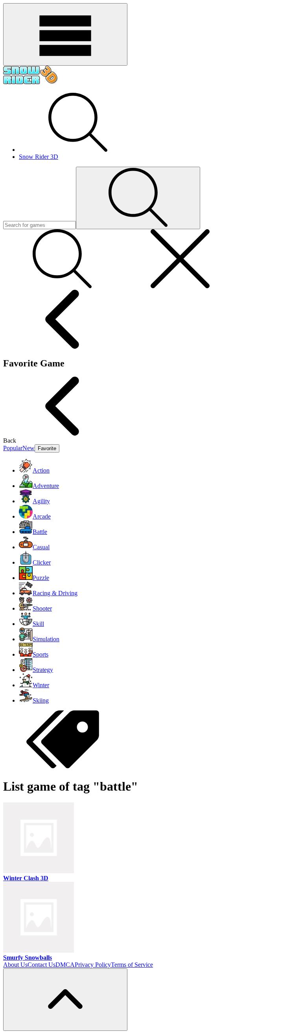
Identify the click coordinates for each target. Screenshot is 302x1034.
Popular (12, 448)
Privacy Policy (93, 964)
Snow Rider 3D (38, 156)
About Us (15, 964)
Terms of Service (132, 964)
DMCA (65, 964)
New (28, 448)
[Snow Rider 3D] (30, 82)
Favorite (47, 448)
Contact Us (41, 964)
